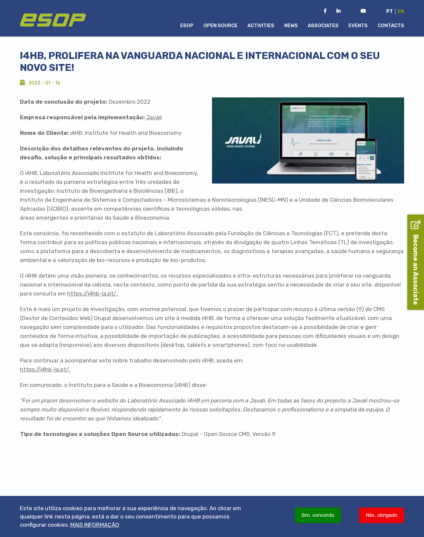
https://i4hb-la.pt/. (92, 293)
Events (358, 25)
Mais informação (94, 524)
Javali (154, 117)
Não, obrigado (382, 515)
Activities (260, 25)
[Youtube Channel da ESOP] (363, 11)
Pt (389, 11)
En (401, 11)
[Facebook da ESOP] (325, 11)
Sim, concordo (317, 515)
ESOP (186, 25)
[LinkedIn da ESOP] (339, 11)
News (291, 25)
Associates (323, 25)
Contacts (391, 25)
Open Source (220, 25)
